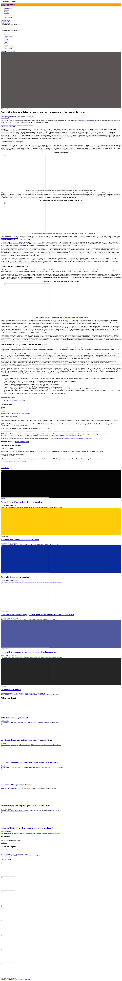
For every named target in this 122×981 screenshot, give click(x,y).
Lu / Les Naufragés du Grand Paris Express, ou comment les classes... (30, 762)
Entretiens (3, 686)
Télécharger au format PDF (8, 126)
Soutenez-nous (12, 32)
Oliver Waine (20, 116)
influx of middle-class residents (86, 120)
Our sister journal (5, 20)
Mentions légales (19, 979)
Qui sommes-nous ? (9, 46)
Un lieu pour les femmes (11, 689)
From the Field (4, 108)
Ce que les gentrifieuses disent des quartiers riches (22, 502)
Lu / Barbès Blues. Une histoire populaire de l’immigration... (26, 740)
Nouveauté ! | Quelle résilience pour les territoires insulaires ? (27, 828)
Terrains (3, 498)
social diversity (12, 125)
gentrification (4, 125)
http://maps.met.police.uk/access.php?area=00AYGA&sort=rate (74, 438)
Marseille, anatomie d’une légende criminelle (20, 539)
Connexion (3, 454)
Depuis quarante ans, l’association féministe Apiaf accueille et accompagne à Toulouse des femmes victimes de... (30, 694)
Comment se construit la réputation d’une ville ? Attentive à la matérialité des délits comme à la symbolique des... (30, 544)
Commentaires (4, 536)
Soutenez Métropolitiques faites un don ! (8, 4)
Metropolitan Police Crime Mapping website (76, 317)
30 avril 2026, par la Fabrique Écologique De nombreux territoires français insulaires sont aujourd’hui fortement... (30, 833)
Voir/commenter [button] (22, 442)
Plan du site (4, 979)
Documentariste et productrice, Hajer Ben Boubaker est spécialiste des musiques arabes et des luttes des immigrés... (31, 745)
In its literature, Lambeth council (9, 238)
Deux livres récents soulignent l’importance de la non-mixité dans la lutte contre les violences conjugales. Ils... (29, 619)
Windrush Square (22, 242)
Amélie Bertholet (5, 116)
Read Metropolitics (9, 45)
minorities (25, 125)
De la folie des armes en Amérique (15, 577)
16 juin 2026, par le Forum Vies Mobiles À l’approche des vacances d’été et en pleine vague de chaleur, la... (29, 788)
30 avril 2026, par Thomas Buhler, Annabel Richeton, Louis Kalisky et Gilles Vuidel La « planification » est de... (30, 810)
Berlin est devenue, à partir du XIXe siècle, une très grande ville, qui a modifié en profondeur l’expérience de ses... (31, 722)
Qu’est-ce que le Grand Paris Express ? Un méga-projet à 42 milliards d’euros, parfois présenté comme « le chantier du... (32, 767)
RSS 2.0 (27, 979)
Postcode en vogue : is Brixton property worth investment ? (33, 387)
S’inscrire (9, 454)
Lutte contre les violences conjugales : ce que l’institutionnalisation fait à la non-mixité (37, 614)
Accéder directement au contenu (9, 1)
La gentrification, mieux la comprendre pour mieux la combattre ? (29, 652)
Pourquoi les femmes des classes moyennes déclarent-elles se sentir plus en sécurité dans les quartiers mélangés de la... (31, 507)
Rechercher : (4, 51)
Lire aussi (5, 467)
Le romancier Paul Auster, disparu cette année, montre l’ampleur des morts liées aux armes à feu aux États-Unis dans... (31, 582)
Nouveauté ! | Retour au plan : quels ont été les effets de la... (26, 806)
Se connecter (11, 979)
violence (19, 125)
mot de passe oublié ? (18, 454)
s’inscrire (11, 461)
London (31, 125)
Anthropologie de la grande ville (14, 717)
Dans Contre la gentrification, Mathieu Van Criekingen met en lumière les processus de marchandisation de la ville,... (31, 657)
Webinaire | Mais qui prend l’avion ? (16, 785)
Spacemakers (65, 148)
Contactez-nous (8, 48)
